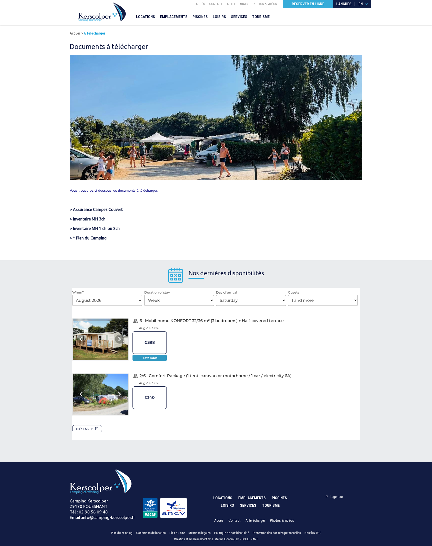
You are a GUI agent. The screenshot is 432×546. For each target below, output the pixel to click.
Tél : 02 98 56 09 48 (89, 511)
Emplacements (174, 17)
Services (239, 17)
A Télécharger (237, 4)
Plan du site (177, 533)
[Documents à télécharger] (102, 12)
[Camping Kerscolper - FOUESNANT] (101, 481)
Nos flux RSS (312, 533)
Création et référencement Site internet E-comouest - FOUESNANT (216, 539)
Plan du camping (121, 533)
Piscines (200, 17)
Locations (145, 17)
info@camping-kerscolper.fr (108, 517)
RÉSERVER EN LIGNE (308, 4)
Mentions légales (199, 533)
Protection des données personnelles (277, 533)
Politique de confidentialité (231, 533)
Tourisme (261, 17)
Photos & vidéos (265, 4)
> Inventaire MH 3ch (88, 219)
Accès (200, 4)
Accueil (75, 33)
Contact (215, 4)
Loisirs (219, 17)
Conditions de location (151, 533)
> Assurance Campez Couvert (96, 209)
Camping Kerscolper (89, 500)
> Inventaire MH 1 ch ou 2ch (95, 228)
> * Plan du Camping (88, 238)
